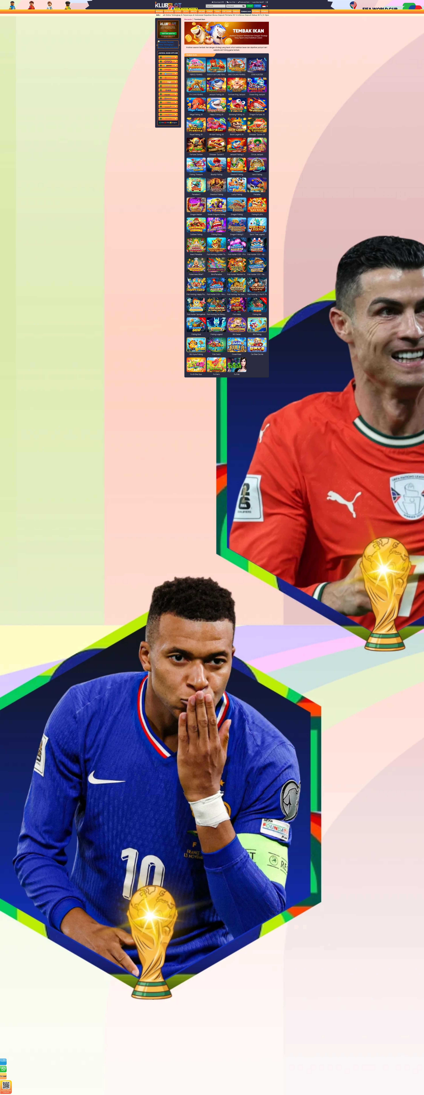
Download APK (218, 2)
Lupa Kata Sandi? (258, 2)
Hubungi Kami (244, 2)
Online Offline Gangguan (169, 122)
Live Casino (226, 11)
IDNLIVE (194, 11)
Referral (256, 11)
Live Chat (231, 2)
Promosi (264, 11)
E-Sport (178, 11)
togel (217, 11)
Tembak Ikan (246, 11)
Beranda (159, 11)
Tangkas (236, 11)
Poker (209, 11)
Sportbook (168, 11)
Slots (186, 11)
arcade (202, 11)
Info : (158, 15)
